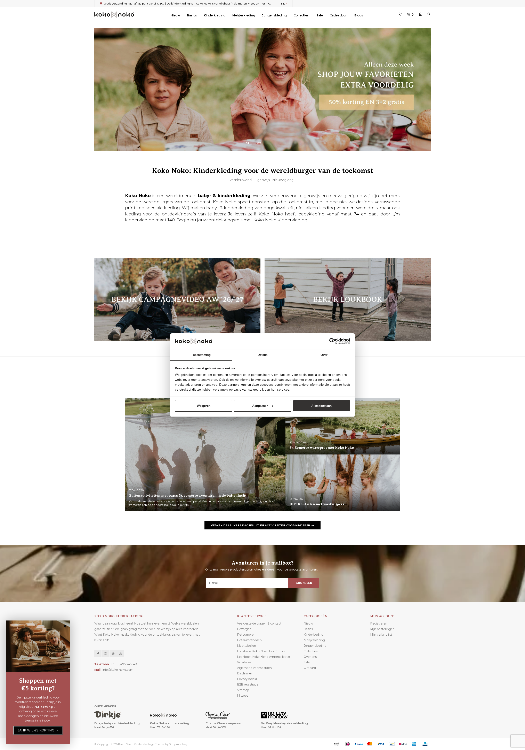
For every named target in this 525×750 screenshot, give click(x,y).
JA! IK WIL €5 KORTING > (38, 730)
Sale (319, 15)
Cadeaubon (338, 15)
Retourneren (246, 634)
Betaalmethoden (249, 640)
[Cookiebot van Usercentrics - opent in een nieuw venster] (332, 341)
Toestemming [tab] (201, 355)
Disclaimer (244, 673)
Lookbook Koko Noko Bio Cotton (261, 651)
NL (283, 3)
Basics (192, 15)
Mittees (242, 695)
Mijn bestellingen (382, 629)
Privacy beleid (247, 679)
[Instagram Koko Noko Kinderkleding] (105, 653)
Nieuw (175, 15)
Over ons (310, 657)
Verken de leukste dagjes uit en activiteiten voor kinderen (260, 525)
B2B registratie (247, 684)
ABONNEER (304, 582)
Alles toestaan (321, 405)
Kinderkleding (214, 15)
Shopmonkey (178, 744)
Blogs (358, 15)
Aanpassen (260, 405)
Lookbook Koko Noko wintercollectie (263, 657)
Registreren (378, 623)
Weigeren (203, 405)
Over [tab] (324, 355)
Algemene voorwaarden (254, 668)
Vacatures (244, 662)
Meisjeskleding (243, 15)
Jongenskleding (274, 15)
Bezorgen (244, 629)
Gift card (310, 668)
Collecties (301, 15)
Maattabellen (246, 646)
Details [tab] (263, 355)
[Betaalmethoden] (336, 744)
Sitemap (243, 690)
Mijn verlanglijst (381, 634)
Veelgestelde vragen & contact (259, 623)
